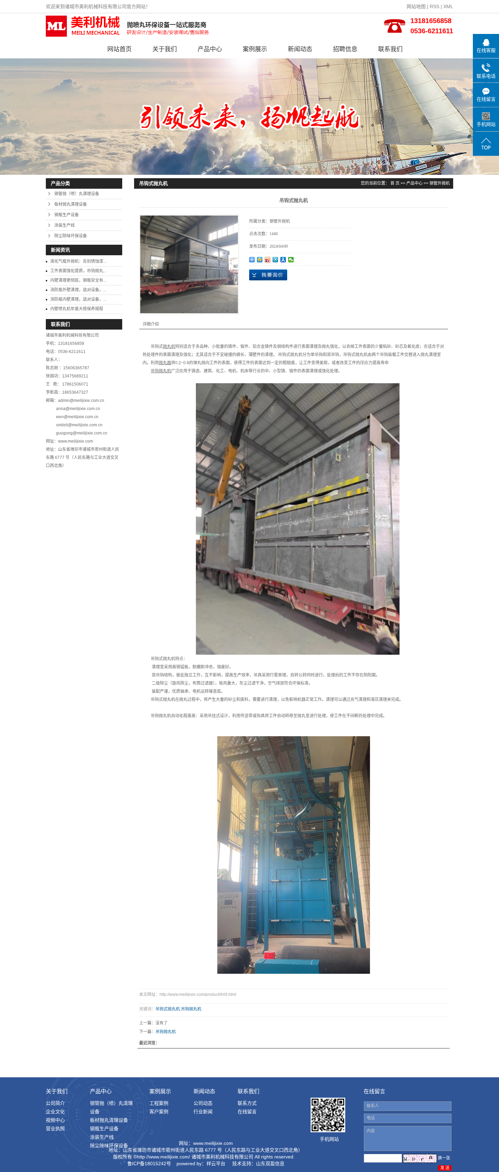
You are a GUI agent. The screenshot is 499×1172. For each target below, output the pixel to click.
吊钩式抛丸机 (167, 1009)
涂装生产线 (64, 225)
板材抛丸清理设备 (70, 204)
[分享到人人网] (283, 259)
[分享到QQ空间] (260, 259)
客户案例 (158, 1111)
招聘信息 (345, 49)
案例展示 (255, 49)
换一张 (444, 1158)
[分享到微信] (291, 259)
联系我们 (390, 49)
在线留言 (247, 1111)
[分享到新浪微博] (268, 259)
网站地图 (416, 6)
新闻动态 (300, 49)
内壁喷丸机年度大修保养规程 (76, 308)
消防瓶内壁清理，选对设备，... (78, 299)
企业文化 (55, 1111)
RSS (434, 6)
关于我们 (164, 49)
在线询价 (268, 274)
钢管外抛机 (439, 183)
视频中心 (55, 1120)
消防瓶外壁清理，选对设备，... (78, 289)
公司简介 (55, 1103)
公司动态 (202, 1103)
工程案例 (158, 1103)
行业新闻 (202, 1111)
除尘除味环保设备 (70, 236)
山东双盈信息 (270, 1163)
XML (448, 6)
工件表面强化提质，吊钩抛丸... (78, 270)
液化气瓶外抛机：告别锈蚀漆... (78, 261)
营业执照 (55, 1128)
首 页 (395, 183)
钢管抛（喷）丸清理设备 (76, 193)
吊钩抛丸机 (191, 1009)
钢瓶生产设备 (66, 214)
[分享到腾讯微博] (275, 259)
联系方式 (247, 1103)
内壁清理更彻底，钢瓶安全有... (78, 280)
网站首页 (119, 49)
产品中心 (210, 49)
